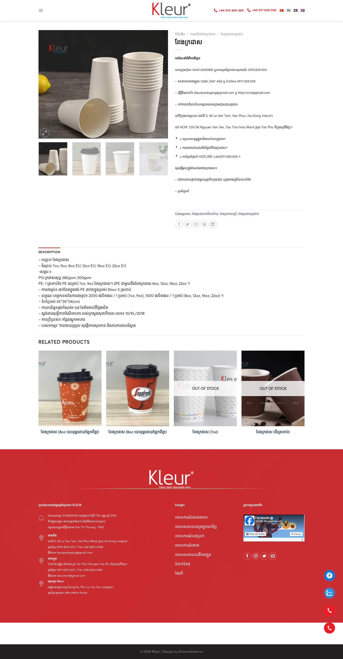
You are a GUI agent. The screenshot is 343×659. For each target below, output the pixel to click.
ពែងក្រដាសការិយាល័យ (205, 214)
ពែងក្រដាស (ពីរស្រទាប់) (273, 431)
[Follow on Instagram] (256, 556)
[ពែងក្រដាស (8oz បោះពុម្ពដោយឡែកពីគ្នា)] (70, 388)
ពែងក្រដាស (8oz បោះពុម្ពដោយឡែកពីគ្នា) (70, 431)
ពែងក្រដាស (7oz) (205, 431)
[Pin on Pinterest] (204, 224)
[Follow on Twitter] (264, 556)
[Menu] (40, 10)
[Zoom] (44, 132)
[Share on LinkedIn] (213, 224)
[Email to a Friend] (196, 224)
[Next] (159, 84)
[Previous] (47, 84)
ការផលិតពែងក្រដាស (203, 34)
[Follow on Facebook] (247, 556)
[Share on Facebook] (179, 224)
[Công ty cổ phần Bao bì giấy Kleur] (171, 10)
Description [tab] (49, 252)
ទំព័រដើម (180, 34)
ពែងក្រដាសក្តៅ (228, 214)
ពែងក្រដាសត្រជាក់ (232, 34)
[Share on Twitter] (188, 224)
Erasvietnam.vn (191, 651)
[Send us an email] (272, 556)
